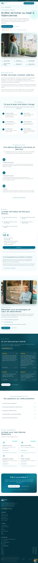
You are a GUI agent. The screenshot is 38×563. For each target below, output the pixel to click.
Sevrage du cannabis (4, 518)
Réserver (19, 247)
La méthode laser (4, 525)
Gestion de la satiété (4, 515)
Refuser (24, 559)
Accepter (32, 559)
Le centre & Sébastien (5, 526)
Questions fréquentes (4, 531)
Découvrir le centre (5, 327)
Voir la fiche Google (14, 384)
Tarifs (2, 528)
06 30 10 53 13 (4, 0)
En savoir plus (14, 561)
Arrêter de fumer (4, 517)
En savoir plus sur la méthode (9, 268)
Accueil (2, 7)
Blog (2, 532)
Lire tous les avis (6, 384)
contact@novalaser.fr (6, 542)
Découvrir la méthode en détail (19, 197)
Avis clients (3, 529)
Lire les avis (14, 327)
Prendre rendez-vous (29, 3)
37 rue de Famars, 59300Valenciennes (8, 539)
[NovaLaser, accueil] (4, 3)
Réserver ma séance (8, 26)
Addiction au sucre (4, 514)
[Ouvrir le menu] (36, 3)
